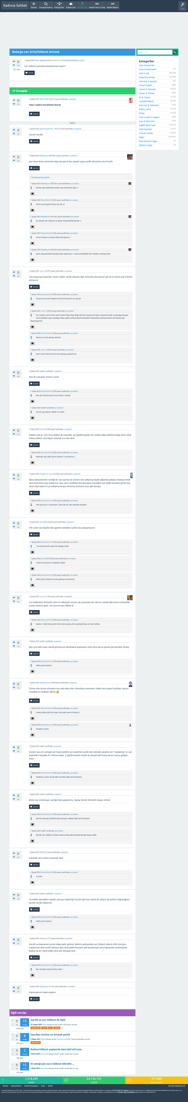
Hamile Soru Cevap (97, 7)
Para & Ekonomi (147, 121)
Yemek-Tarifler (146, 133)
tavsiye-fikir (36, 1042)
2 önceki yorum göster (40, 177)
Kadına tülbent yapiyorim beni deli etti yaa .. (57, 1049)
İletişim (5, 1086)
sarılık (44, 1028)
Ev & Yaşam (144, 97)
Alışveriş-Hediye (147, 77)
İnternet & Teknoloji (148, 105)
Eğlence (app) (145, 145)
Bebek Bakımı (113, 7)
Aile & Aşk (44, 1054)
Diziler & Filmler (147, 93)
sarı (50, 1028)
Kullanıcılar (71, 7)
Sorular (34, 7)
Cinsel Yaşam (145, 85)
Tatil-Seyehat (145, 129)
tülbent (56, 1028)
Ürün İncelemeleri (147, 69)
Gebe (43, 1086)
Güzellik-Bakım (146, 101)
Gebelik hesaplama (31, 1086)
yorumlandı (74, 184)
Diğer (37, 60)
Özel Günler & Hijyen (149, 117)
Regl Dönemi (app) (148, 141)
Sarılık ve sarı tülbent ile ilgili (48, 1019)
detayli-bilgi (35, 1028)
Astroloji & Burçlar (148, 81)
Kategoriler (59, 7)
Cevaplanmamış (46, 7)
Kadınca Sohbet (15, 5)
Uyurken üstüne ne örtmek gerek (50, 1034)
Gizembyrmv (61, 1039)
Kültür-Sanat (145, 109)
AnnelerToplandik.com (176, 1086)
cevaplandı (72, 99)
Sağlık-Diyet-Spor (147, 125)
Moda (142, 113)
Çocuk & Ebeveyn (147, 89)
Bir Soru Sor (82, 7)
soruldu (82, 60)
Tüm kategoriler (147, 65)
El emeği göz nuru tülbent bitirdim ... (52, 1063)
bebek (50, 1086)
